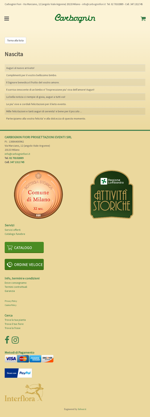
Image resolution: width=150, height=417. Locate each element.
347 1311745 (17, 162)
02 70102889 (16, 158)
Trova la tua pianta (15, 320)
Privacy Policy (11, 301)
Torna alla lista (15, 40)
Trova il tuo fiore (14, 324)
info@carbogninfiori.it (94, 4)
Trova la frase (13, 328)
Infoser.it (82, 409)
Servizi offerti (13, 230)
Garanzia (10, 291)
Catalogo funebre (15, 234)
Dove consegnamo (16, 282)
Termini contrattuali (16, 287)
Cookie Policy (10, 305)
